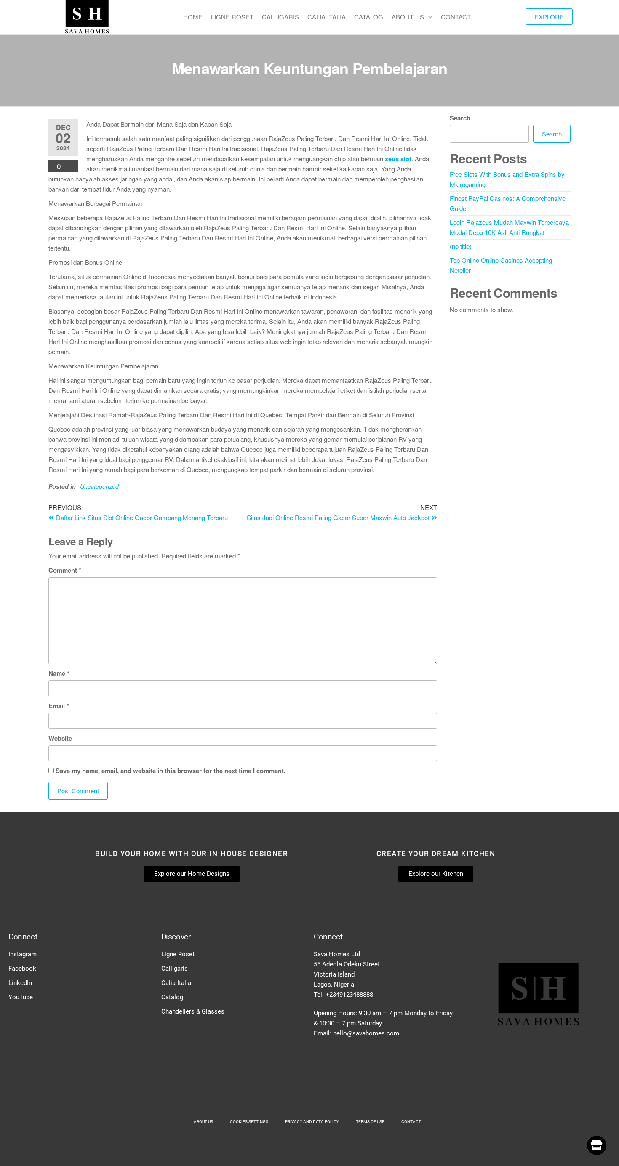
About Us (203, 1121)
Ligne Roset (178, 954)
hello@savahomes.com (366, 1033)
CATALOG (368, 16)
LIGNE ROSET (232, 16)
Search (460, 118)
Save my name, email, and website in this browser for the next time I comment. (170, 770)
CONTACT (456, 16)
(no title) (461, 246)
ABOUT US (408, 16)
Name (58, 673)
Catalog (172, 997)
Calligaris (174, 968)
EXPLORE (549, 16)
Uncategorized (99, 486)
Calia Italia (176, 983)
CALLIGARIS (280, 16)
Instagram (22, 954)
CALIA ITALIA (326, 16)
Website (60, 738)
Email (58, 705)
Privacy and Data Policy (312, 1121)
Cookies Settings (249, 1121)
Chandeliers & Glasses (192, 1011)
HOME (193, 16)
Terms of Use (370, 1121)
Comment (64, 570)
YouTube (20, 997)
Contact (411, 1121)
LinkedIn (20, 983)
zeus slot (398, 158)
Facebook (22, 968)
